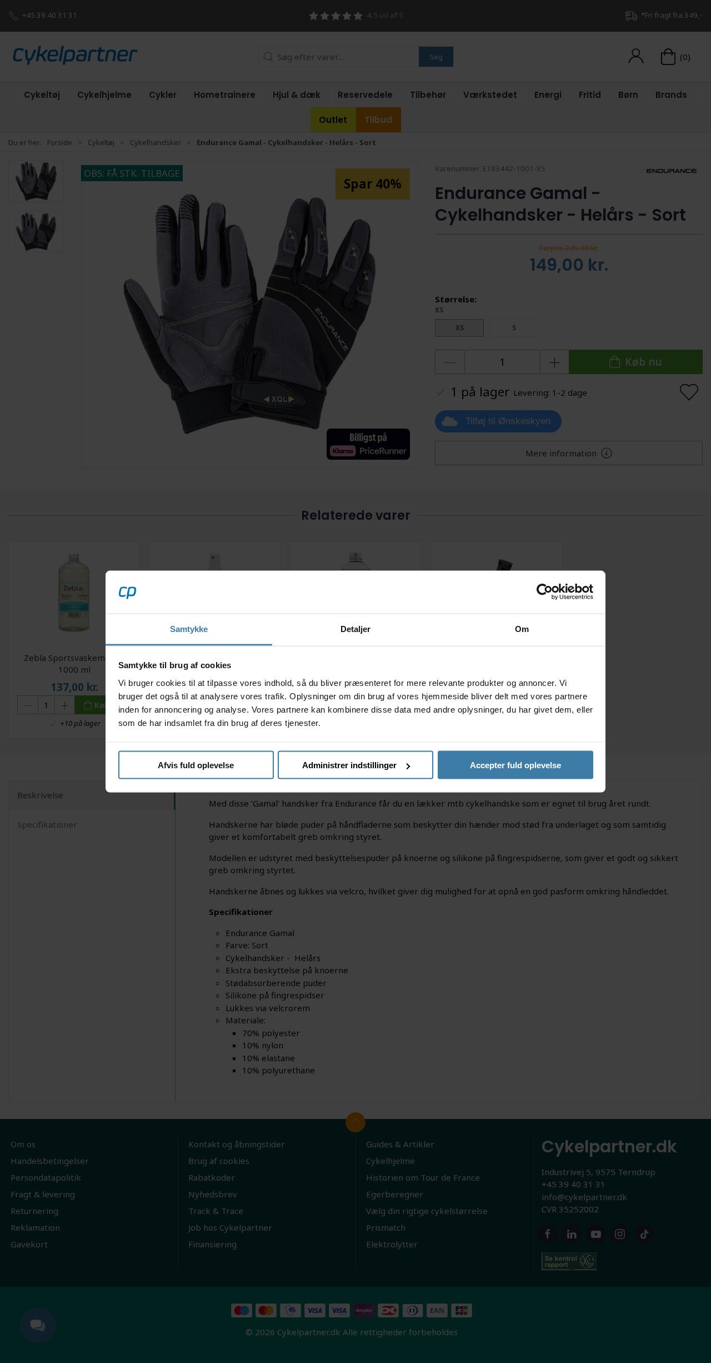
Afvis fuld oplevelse (196, 765)
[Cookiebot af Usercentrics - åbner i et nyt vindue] (544, 592)
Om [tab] (522, 628)
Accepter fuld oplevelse (515, 765)
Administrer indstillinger (349, 765)
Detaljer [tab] (356, 628)
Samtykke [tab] (189, 628)
